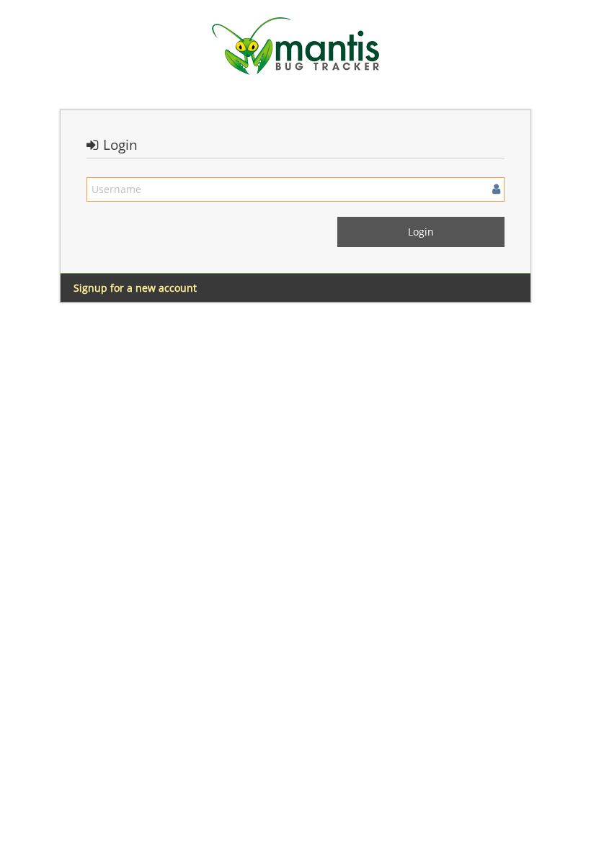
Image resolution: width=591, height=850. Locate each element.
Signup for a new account (135, 288)
